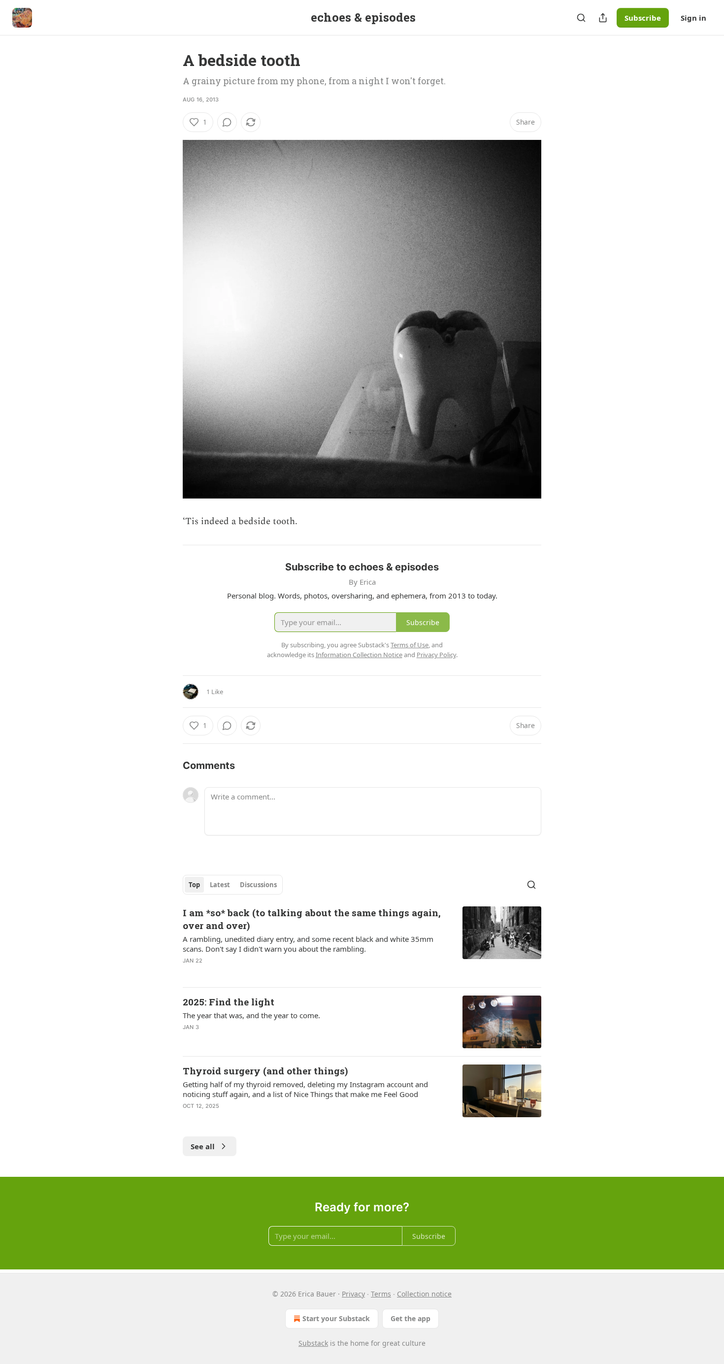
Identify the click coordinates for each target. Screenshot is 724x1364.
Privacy (353, 1293)
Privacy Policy (436, 654)
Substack (313, 1343)
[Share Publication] (603, 18)
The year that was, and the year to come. (251, 1015)
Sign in (693, 18)
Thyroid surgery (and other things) (265, 1071)
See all (203, 1146)
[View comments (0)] (227, 122)
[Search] (581, 18)
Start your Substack (336, 1318)
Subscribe (643, 18)
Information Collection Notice (359, 654)
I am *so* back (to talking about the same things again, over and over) (312, 919)
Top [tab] (194, 884)
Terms (381, 1293)
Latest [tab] (220, 884)
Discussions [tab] (258, 884)
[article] (362, 942)
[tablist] (233, 885)
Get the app (410, 1318)
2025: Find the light (228, 1002)
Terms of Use (409, 644)
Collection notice (424, 1293)
